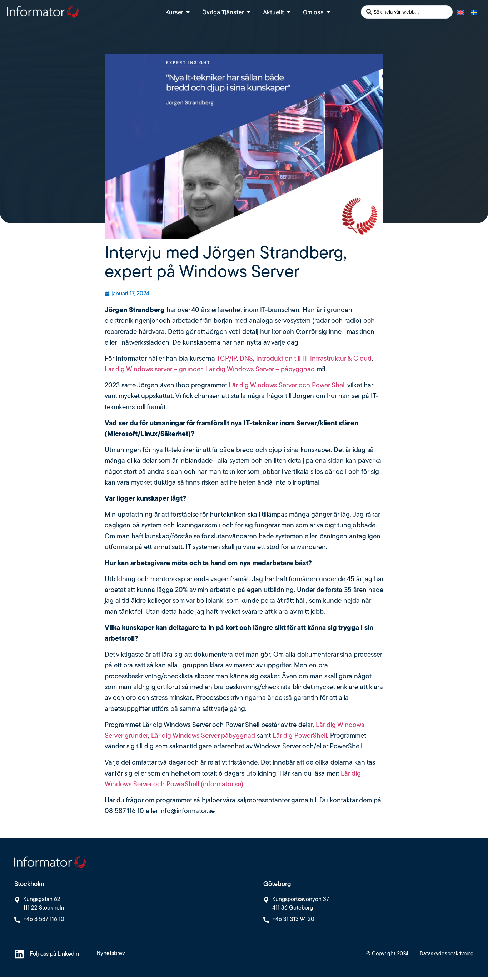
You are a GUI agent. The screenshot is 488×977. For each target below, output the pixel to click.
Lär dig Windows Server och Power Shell (287, 385)
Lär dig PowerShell (300, 736)
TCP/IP (226, 359)
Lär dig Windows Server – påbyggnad (260, 369)
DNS (246, 359)
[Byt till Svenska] (474, 12)
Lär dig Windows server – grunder (153, 369)
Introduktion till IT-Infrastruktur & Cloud (314, 359)
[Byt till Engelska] (460, 12)
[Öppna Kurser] (188, 12)
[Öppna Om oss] (328, 12)
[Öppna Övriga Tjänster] (249, 12)
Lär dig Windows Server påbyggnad (202, 736)
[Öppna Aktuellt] (289, 12)
